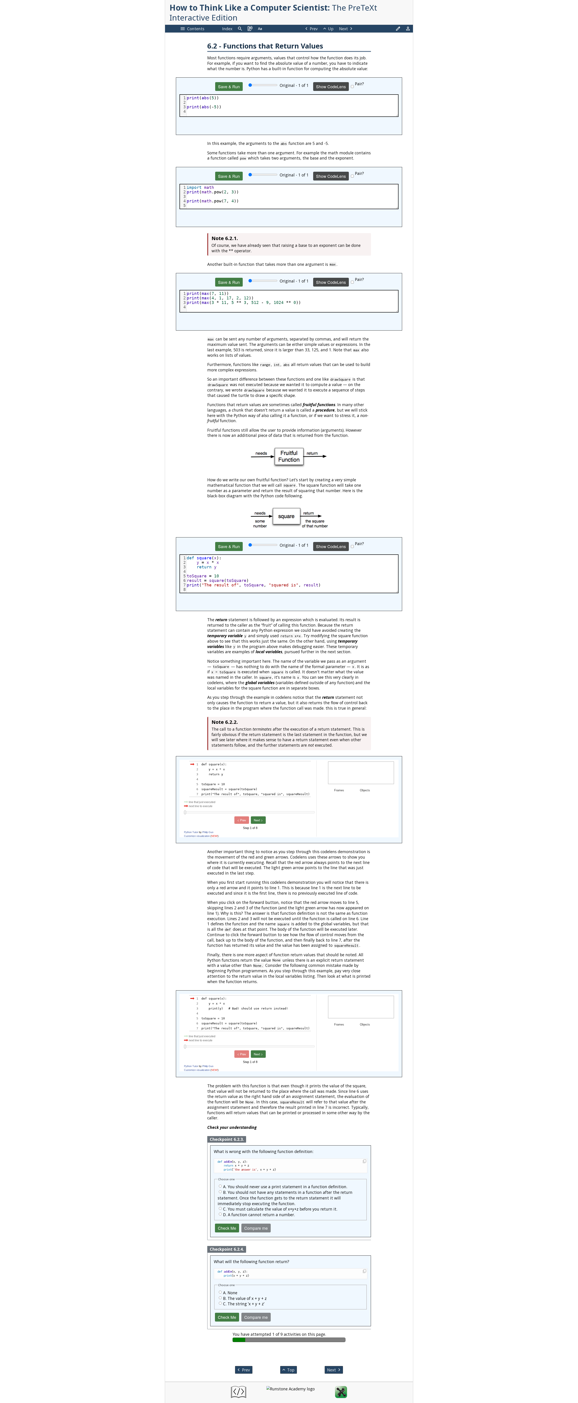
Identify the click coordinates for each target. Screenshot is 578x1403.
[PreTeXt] (238, 1392)
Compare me (256, 1228)
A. (285, 1186)
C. (280, 1209)
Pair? (359, 83)
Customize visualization (197, 836)
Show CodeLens (331, 86)
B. (285, 1198)
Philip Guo (207, 832)
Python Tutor (191, 832)
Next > (258, 820)
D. (259, 1214)
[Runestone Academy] (290, 1392)
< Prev (241, 820)
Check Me (227, 1228)
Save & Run (229, 86)
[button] (364, 1162)
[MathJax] (341, 1392)
